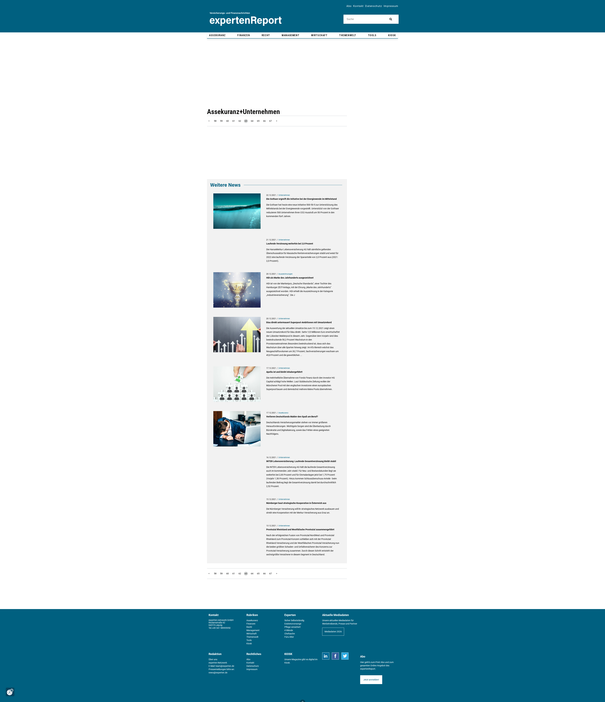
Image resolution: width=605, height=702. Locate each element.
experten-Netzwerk (218, 662)
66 (264, 121)
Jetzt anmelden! (371, 679)
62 (240, 121)
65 (258, 121)
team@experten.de (225, 666)
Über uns (213, 659)
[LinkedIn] (325, 656)
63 (246, 121)
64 (252, 121)
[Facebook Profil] (335, 656)
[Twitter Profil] (345, 656)
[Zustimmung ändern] (10, 692)
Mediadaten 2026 (333, 631)
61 (233, 121)
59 (221, 121)
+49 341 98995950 (221, 628)
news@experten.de (218, 672)
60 (227, 121)
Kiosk (287, 662)
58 (215, 121)
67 (270, 121)
